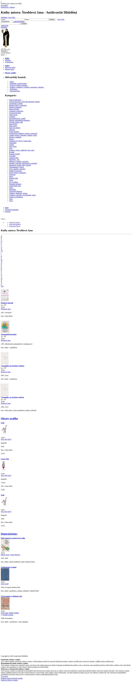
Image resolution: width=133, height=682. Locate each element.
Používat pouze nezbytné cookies (12, 678)
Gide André (5, 584)
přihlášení (4, 17)
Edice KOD (13, 124)
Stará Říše (12, 189)
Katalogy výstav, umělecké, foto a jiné (21, 150)
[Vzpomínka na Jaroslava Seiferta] (4, 364)
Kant (10, 148)
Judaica (11, 145)
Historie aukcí (9, 69)
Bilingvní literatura (15, 107)
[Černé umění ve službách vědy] (5, 609)
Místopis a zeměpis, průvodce (19, 161)
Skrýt (6, 676)
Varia (11, 199)
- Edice (11, 82)
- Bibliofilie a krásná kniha (17, 83)
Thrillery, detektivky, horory (18, 193)
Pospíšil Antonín (7, 615)
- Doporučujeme (14, 91)
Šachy (11, 180)
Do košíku (4, 5)
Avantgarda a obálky (16, 103)
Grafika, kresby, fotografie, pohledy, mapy (23, 135)
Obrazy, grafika (9, 418)
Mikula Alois (5, 555)
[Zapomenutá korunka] (5, 332)
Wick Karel (4, 613)
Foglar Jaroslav (14, 131)
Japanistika (12, 143)
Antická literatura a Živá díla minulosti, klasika (24, 102)
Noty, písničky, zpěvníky (17, 169)
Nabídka (8, 60)
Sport (11, 188)
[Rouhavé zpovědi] (5, 301)
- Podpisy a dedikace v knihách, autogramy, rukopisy (26, 87)
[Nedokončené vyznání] (5, 580)
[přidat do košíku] (5, 305)
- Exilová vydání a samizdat (18, 85)
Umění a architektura (16, 197)
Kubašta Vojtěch (14, 154)
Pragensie (12, 174)
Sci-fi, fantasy (13, 182)
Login (3, 19)
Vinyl (11, 201)
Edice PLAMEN (14, 128)
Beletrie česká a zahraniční (18, 105)
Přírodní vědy (13, 178)
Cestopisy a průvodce (16, 111)
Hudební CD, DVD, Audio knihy (20, 141)
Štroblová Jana (5, 309)
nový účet (12, 17)
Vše (2, 286)
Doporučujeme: (9, 533)
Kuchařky (12, 156)
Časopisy (12, 117)
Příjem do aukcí (10, 67)
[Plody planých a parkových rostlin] (5, 551)
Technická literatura (15, 191)
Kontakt (7, 211)
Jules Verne (13, 146)
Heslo (27, 19)
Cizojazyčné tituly (15, 113)
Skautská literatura (15, 184)
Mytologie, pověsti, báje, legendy (20, 165)
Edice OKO (13, 126)
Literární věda (13, 158)
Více (2, 676)
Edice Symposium (15, 100)
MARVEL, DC (14, 160)
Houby (11, 139)
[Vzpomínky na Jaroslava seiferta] (4, 395)
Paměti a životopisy (15, 171)
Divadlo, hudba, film (16, 122)
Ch (2, 251)
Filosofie (12, 130)
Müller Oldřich (14, 613)
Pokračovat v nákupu (8, 7)
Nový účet (60, 19)
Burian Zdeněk (14, 109)
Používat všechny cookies (9, 680)
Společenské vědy (15, 186)
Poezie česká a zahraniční (17, 173)
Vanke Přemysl (15, 555)
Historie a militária (15, 137)
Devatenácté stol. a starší (17, 118)
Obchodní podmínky (12, 210)
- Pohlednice (13, 89)
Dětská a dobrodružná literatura (19, 120)
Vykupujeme (9, 62)
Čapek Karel (13, 115)
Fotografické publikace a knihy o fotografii (23, 133)
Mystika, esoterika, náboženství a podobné (23, 163)
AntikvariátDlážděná (4, 26)
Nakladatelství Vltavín (16, 167)
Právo (11, 176)
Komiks (11, 152)
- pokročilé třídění (18, 21)
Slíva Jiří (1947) (6, 439)
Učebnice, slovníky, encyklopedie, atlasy (22, 195)
